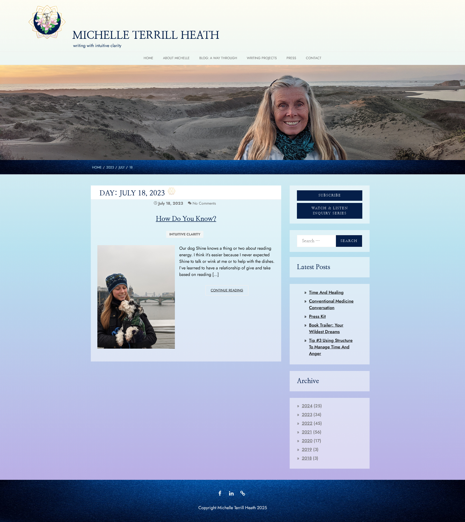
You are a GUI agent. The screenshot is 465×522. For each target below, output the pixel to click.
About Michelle (176, 58)
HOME (148, 58)
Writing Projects (262, 58)
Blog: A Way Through (218, 58)
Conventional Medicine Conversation (331, 304)
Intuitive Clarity (184, 234)
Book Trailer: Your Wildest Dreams (326, 328)
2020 (307, 441)
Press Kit (317, 316)
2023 (307, 414)
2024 (307, 406)
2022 (307, 423)
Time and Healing (326, 292)
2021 (307, 432)
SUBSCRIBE (329, 195)
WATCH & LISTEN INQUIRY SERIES (329, 211)
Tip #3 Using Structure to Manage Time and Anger (331, 347)
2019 (307, 449)
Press (291, 58)
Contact (313, 58)
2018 (307, 458)
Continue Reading (229, 292)
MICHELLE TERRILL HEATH (145, 35)
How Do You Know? (186, 219)
